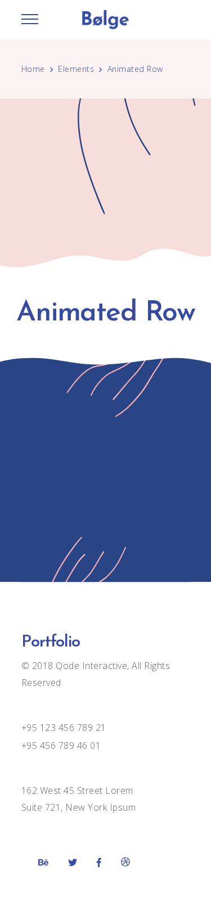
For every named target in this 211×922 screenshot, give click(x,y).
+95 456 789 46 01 (61, 745)
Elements (76, 69)
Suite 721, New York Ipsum (78, 807)
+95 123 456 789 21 (63, 727)
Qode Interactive (90, 665)
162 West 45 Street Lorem (77, 790)
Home (33, 69)
